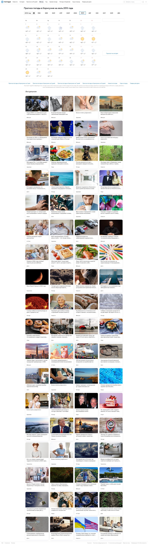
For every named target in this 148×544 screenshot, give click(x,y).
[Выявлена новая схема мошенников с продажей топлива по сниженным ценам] (61, 206)
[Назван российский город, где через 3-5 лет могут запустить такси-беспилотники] (86, 330)
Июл (82, 13)
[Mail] (2, 2)
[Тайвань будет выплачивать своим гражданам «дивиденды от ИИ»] (37, 355)
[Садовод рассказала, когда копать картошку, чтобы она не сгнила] (111, 503)
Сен (97, 13)
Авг (90, 13)
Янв (39, 13)
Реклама (13, 543)
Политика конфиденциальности (100, 543)
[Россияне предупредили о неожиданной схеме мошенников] (61, 355)
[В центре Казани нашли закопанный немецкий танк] (61, 107)
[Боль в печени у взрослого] (61, 454)
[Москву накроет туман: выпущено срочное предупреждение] (37, 429)
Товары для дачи (134, 83)
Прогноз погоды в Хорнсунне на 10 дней (94, 83)
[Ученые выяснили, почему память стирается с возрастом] (61, 503)
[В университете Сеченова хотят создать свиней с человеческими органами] (86, 305)
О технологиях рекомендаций (114, 543)
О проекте (89, 543)
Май (68, 13)
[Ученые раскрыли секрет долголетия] (37, 231)
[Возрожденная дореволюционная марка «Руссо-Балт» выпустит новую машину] (61, 528)
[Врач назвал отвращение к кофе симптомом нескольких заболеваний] (86, 206)
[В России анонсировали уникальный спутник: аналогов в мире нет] (86, 503)
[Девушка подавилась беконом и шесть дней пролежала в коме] (86, 181)
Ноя (111, 13)
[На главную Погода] (7, 2)
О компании (7, 543)
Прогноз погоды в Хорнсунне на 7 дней (69, 83)
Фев (46, 13)
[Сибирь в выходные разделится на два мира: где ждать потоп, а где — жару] (111, 305)
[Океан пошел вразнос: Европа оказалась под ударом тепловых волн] (61, 181)
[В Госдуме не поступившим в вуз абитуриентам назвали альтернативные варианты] (111, 280)
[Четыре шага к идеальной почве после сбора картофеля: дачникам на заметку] (61, 280)
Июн (75, 13)
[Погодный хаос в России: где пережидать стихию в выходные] (86, 454)
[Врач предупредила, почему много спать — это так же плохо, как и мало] (61, 231)
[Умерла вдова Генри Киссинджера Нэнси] (86, 404)
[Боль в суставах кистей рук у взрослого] (111, 132)
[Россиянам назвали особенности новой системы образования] (111, 528)
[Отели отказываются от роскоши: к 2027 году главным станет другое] (86, 478)
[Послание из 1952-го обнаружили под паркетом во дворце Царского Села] (37, 132)
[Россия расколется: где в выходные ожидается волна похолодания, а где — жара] (86, 157)
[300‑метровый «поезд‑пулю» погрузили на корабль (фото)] (86, 355)
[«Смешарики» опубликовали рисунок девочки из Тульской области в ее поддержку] (37, 528)
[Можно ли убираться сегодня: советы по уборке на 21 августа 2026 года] (111, 454)
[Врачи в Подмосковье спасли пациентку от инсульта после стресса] (37, 478)
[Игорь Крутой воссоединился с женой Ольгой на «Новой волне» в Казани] (111, 181)
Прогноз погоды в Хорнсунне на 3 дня (19, 83)
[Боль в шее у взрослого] (37, 404)
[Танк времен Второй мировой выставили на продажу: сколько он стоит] (111, 355)
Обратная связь (126, 543)
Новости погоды (112, 83)
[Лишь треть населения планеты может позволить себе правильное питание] (86, 256)
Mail (2, 543)
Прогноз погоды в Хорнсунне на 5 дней (44, 83)
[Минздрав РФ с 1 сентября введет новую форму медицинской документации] (37, 157)
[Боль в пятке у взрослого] (61, 379)
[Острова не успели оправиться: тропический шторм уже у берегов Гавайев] (37, 503)
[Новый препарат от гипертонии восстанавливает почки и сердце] (37, 206)
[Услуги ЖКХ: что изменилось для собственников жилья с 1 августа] (37, 107)
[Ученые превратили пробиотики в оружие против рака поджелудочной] (111, 379)
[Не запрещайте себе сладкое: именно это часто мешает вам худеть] (111, 404)
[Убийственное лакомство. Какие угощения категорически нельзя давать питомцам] (86, 280)
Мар (53, 13)
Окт (104, 13)
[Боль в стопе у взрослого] (86, 107)
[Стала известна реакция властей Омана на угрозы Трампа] (61, 429)
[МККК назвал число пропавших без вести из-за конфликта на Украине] (86, 132)
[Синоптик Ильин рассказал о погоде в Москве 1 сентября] (61, 404)
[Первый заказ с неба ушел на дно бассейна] (111, 478)
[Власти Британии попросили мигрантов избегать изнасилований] (111, 107)
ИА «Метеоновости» (142, 543)
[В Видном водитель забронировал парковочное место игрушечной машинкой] (86, 231)
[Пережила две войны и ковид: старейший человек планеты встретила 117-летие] (61, 305)
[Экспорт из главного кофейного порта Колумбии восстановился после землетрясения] (111, 429)
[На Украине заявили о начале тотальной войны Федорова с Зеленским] (111, 231)
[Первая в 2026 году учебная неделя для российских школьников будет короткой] (37, 256)
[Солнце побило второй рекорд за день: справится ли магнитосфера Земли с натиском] (37, 305)
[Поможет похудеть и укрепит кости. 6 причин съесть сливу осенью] (111, 206)
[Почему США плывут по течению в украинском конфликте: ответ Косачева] (86, 528)
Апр (61, 13)
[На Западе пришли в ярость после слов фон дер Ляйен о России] (61, 132)
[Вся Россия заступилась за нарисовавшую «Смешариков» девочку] (111, 256)
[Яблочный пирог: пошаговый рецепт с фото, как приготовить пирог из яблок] (61, 256)
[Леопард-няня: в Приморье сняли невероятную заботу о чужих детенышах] (111, 157)
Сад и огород (123, 83)
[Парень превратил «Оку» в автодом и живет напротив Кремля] (86, 429)
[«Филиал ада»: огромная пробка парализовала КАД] (37, 379)
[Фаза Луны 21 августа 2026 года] (37, 280)
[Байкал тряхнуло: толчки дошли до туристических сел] (86, 379)
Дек (119, 13)
